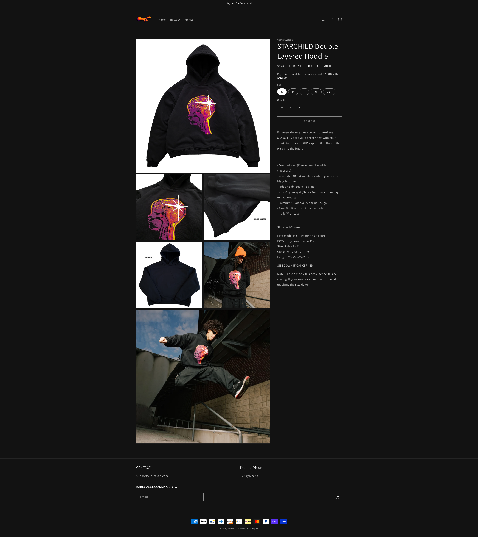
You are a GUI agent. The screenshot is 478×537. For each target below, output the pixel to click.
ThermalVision (233, 528)
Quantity (282, 100)
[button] (323, 19)
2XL (329, 91)
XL (316, 91)
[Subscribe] (199, 497)
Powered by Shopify (249, 528)
